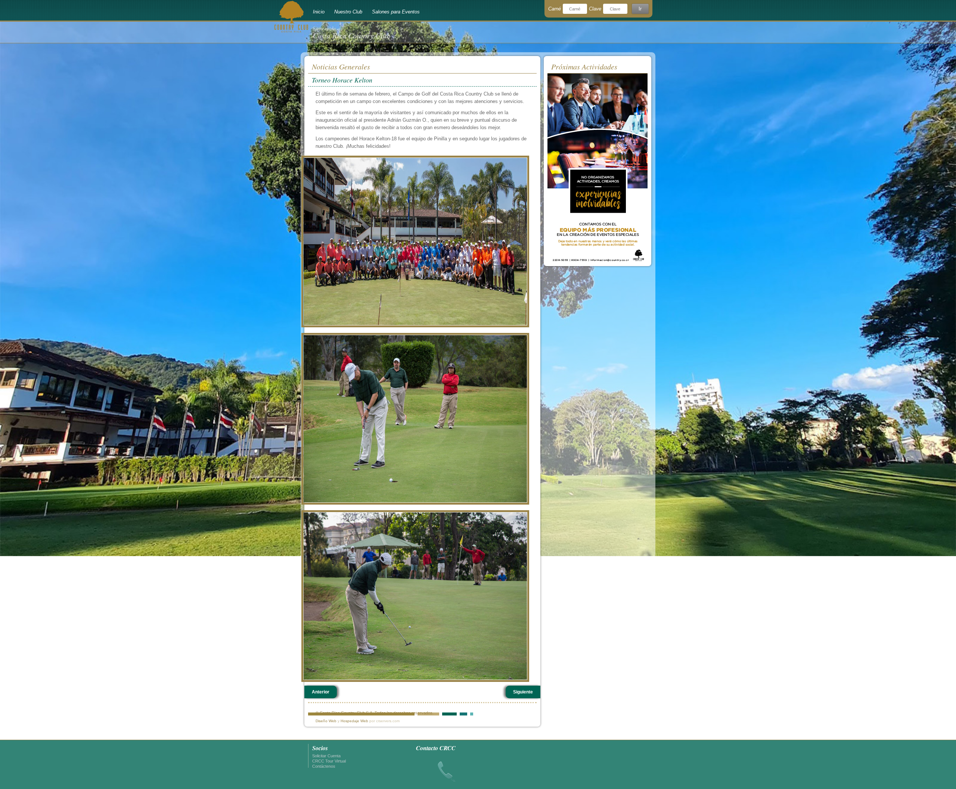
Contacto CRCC (436, 748)
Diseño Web (326, 721)
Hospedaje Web (354, 721)
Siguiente (523, 692)
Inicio (319, 12)
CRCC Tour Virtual (329, 761)
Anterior (320, 692)
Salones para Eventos (396, 12)
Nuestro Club (348, 12)
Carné (554, 9)
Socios (320, 748)
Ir (640, 9)
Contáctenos (323, 766)
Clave (595, 9)
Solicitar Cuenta (326, 756)
